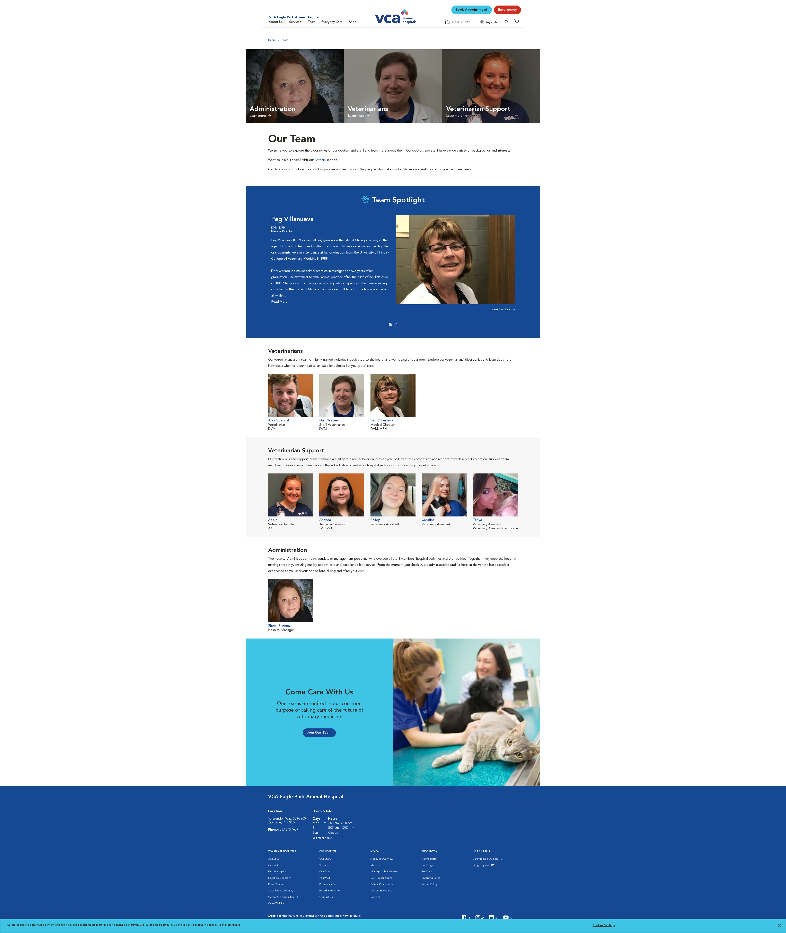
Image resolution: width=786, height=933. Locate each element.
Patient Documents (381, 884)
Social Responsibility (280, 890)
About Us (276, 22)
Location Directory (279, 878)
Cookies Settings (604, 925)
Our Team (325, 871)
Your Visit (324, 878)
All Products (429, 859)
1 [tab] (390, 324)
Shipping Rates (431, 878)
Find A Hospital (277, 871)
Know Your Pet (328, 884)
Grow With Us (276, 903)
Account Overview (381, 859)
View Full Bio (501, 309)
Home (272, 40)
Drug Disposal (483, 866)
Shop (353, 22)
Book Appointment (472, 9)
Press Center (275, 884)
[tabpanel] (393, 265)
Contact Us (274, 865)
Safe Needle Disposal (486, 860)
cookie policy (159, 925)
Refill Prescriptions (381, 878)
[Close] (779, 925)
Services (295, 22)
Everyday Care (331, 22)
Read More (279, 301)
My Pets (374, 865)
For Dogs (427, 865)
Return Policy (429, 884)
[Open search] (508, 22)
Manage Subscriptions (384, 871)
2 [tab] (395, 324)
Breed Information (330, 890)
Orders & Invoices (381, 890)
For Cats (427, 871)
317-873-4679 (289, 829)
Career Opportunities (282, 898)
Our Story (325, 859)
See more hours (322, 838)
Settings (375, 897)
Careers (320, 160)
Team (312, 22)
